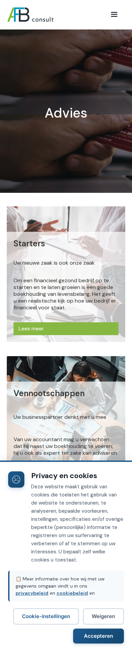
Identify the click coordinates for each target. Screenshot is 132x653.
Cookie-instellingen (46, 616)
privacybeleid (32, 593)
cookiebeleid (72, 593)
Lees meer (31, 328)
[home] (40, 14)
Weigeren (103, 616)
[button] (114, 14)
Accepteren (98, 636)
